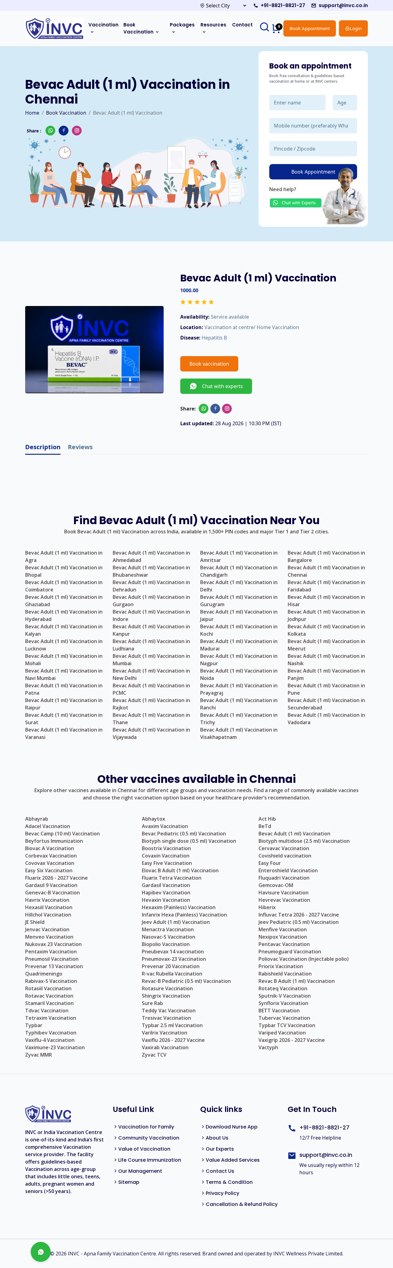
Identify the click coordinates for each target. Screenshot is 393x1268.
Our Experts (220, 1148)
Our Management (140, 1171)
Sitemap (128, 1182)
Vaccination (103, 25)
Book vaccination (209, 363)
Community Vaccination (148, 1137)
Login (356, 28)
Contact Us (220, 1171)
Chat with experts (220, 386)
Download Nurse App (232, 1126)
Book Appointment (310, 28)
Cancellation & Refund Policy (242, 1204)
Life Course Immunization (149, 1160)
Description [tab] (42, 447)
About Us (217, 1137)
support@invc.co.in (343, 5)
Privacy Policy (222, 1193)
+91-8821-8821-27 (283, 5)
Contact (242, 25)
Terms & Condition (229, 1182)
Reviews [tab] (80, 447)
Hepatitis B (214, 337)
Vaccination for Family (146, 1126)
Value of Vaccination (144, 1148)
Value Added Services (233, 1160)
